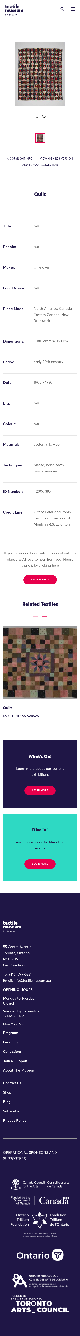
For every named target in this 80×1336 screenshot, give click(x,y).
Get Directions (14, 965)
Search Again (40, 580)
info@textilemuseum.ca (32, 981)
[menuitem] (40, 1034)
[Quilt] (40, 662)
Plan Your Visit (14, 1024)
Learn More (40, 790)
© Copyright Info (20, 158)
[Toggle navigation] (62, 9)
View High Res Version (56, 158)
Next (44, 616)
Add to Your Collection (40, 165)
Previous (35, 616)
